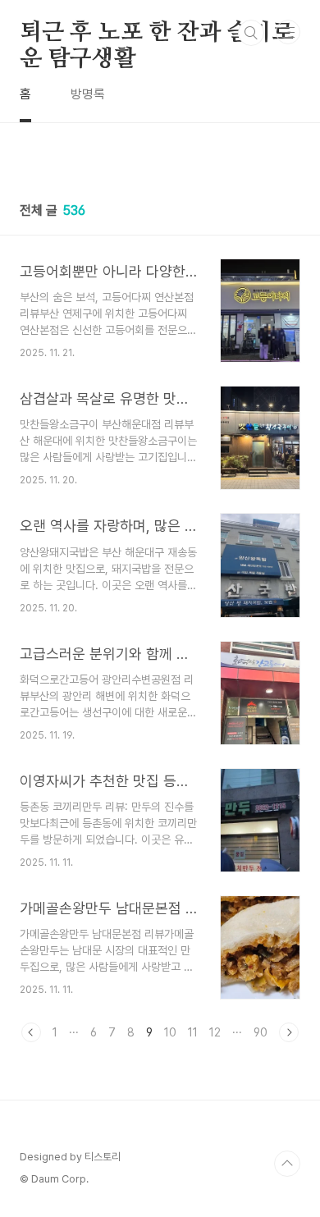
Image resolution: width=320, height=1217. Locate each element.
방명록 (88, 94)
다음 (289, 1032)
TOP (287, 1164)
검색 (251, 33)
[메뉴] (288, 32)
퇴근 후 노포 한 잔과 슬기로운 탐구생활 (157, 33)
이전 (31, 1032)
